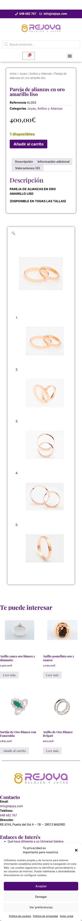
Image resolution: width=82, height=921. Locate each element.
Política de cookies (20, 916)
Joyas (23, 73)
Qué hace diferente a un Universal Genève (35, 841)
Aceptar (41, 886)
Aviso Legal (66, 916)
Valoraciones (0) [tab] (27, 168)
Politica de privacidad (45, 916)
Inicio (13, 73)
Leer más (9, 675)
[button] (76, 850)
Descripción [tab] (24, 161)
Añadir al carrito (28, 144)
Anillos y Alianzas (40, 73)
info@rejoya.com (11, 806)
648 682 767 (8, 815)
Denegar (41, 897)
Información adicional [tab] (53, 161)
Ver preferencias (41, 907)
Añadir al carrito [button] (14, 751)
